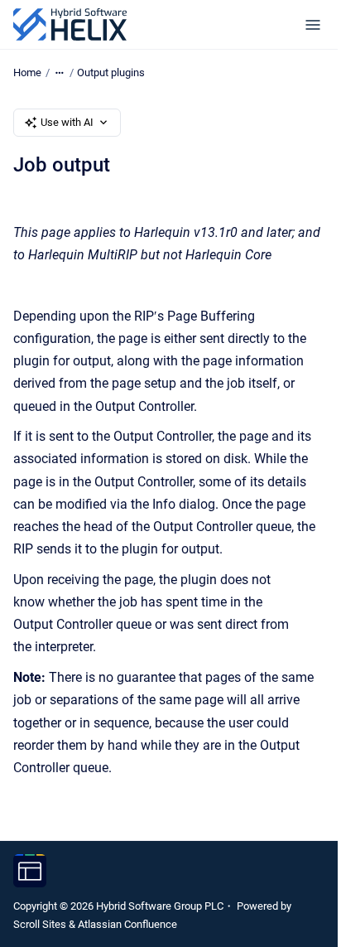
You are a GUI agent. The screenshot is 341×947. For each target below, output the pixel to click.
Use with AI (67, 122)
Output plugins (111, 72)
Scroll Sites (39, 924)
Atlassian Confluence (127, 924)
